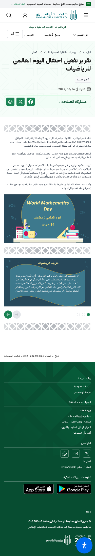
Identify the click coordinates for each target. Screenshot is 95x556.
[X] (87, 454)
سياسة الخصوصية (82, 386)
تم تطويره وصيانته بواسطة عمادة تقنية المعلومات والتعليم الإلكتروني (59, 527)
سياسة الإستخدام (82, 392)
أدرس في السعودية (82, 433)
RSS (88, 512)
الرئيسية (87, 52)
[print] (10, 102)
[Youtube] (76, 454)
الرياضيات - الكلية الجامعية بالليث (60, 52)
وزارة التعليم (85, 410)
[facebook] (31, 102)
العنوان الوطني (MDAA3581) (76, 467)
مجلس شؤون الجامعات (79, 416)
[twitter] (20, 102)
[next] (8, 314)
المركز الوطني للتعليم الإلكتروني (76, 427)
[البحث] (9, 15)
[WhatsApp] (65, 454)
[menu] (86, 15)
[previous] (17, 314)
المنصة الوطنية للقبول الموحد (76, 422)
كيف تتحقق (19, 4)
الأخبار (35, 52)
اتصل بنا (87, 461)
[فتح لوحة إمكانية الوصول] (84, 545)
